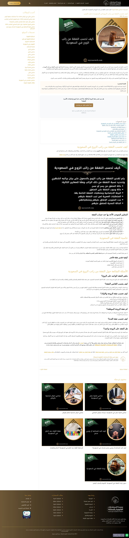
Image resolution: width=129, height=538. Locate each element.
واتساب (27, 499)
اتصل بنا (46, 3)
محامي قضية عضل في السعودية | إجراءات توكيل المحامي (109, 412)
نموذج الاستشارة (25, 502)
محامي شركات (31, 57)
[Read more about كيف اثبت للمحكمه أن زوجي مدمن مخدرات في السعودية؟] (105, 432)
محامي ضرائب (31, 62)
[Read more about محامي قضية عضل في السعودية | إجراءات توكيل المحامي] (105, 397)
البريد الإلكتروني (25, 505)
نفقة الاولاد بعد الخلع (115, 352)
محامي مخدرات (31, 75)
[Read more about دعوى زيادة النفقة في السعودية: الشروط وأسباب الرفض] (105, 468)
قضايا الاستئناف (31, 47)
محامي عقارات (31, 65)
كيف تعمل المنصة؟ (61, 3)
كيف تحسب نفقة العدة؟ (118, 140)
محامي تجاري (31, 52)
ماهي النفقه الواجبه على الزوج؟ (116, 133)
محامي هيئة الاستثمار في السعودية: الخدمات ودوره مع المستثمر (21, 28)
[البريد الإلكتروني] (30, 505)
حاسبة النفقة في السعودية (118, 127)
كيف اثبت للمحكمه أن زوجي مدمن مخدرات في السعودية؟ (109, 448)
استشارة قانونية (31, 36)
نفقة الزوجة (58, 228)
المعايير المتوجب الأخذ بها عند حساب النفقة (113, 125)
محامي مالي (31, 72)
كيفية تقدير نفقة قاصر (118, 129)
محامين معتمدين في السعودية (27, 80)
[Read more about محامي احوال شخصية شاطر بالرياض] (62, 397)
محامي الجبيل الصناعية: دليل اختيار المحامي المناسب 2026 (20, 24)
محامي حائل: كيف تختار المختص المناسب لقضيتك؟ (22, 22)
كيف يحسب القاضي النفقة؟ (117, 135)
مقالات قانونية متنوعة (29, 83)
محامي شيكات (31, 60)
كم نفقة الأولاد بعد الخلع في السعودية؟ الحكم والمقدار (66, 448)
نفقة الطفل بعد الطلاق (85, 352)
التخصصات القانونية (80, 3)
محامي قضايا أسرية (30, 67)
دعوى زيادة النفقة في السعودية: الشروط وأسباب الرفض (109, 483)
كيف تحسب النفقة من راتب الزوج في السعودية (113, 124)
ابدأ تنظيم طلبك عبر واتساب (84, 105)
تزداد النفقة (62, 155)
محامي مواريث (31, 78)
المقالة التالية (43, 369)
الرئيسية (87, 3)
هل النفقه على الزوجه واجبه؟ (116, 142)
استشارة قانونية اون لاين (28, 39)
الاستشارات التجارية (30, 41)
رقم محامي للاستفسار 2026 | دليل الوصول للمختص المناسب (19, 19)
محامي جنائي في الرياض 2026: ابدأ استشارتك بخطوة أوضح (20, 16)
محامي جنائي (31, 54)
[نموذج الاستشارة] (30, 501)
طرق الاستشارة (71, 3)
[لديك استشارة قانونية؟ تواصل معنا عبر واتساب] (126, 535)
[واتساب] (30, 498)
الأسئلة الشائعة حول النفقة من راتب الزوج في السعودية (110, 131)
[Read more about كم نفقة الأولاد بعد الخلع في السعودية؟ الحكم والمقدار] (62, 432)
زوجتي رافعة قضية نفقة (102, 352)
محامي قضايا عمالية (30, 70)
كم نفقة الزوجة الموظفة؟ (117, 138)
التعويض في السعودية (29, 44)
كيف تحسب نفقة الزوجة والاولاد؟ (115, 137)
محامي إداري (31, 49)
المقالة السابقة (124, 369)
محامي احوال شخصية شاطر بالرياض (72, 412)
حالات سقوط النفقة (49, 352)
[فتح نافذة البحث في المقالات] (29, 3)
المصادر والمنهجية (52, 3)
